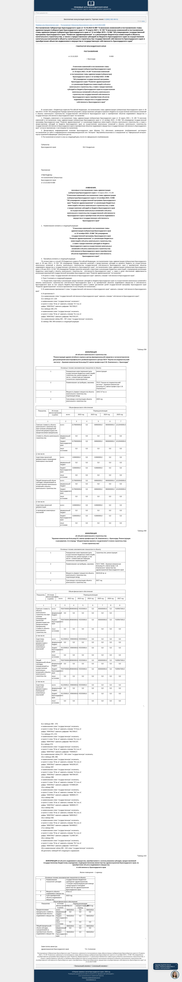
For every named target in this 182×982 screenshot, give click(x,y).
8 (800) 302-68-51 (111, 19)
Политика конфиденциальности (91, 977)
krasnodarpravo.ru (91, 979)
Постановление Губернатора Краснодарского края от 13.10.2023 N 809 (83, 25)
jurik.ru (143, 21)
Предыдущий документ (83, 966)
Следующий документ (99, 966)
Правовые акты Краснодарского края (47, 25)
